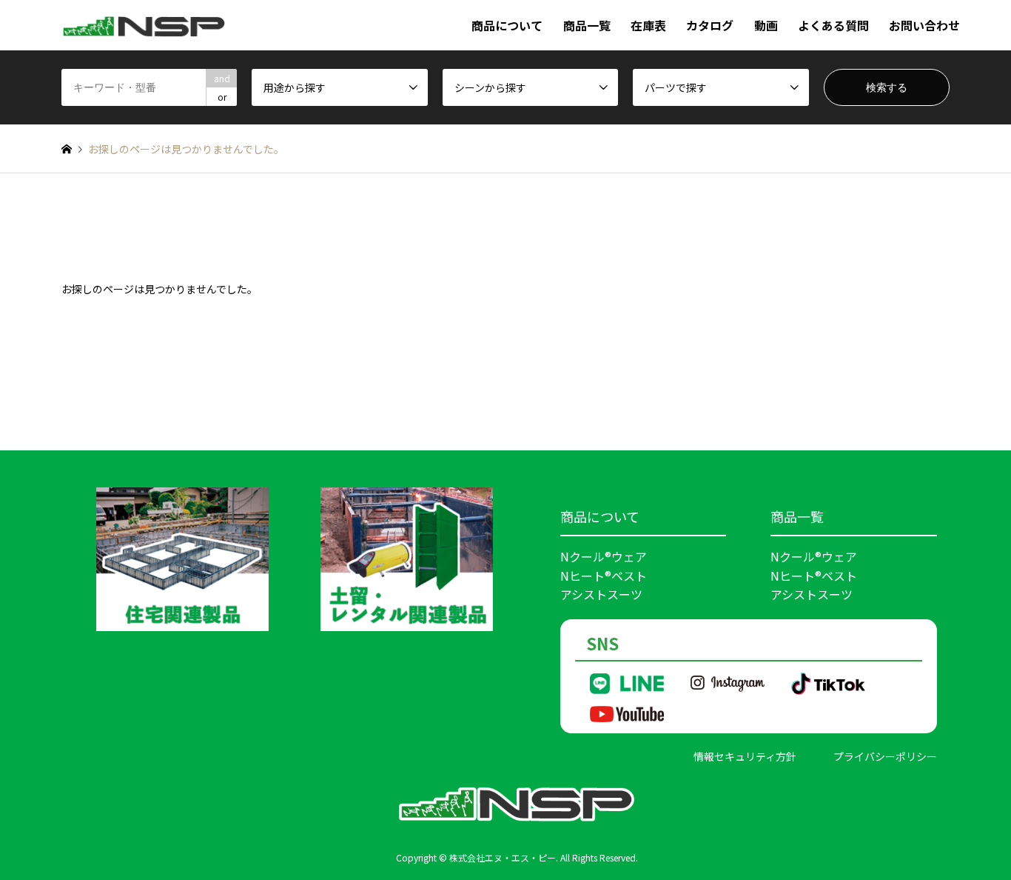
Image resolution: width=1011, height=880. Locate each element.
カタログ (709, 25)
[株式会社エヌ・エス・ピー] (143, 25)
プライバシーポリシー (885, 756)
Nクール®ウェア (603, 556)
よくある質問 (833, 25)
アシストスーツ (601, 594)
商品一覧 (587, 25)
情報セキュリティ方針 (744, 756)
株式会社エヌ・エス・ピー (502, 857)
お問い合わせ (924, 25)
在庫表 (648, 25)
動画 (766, 25)
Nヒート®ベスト (603, 575)
